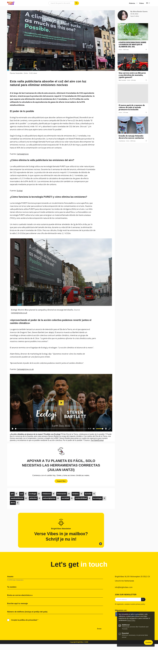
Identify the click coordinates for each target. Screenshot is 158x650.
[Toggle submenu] (137, 3)
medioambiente (17, 498)
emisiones (46, 494)
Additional (126, 625)
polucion (33, 498)
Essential (125, 633)
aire (12, 494)
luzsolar (88, 494)
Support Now (61, 481)
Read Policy (131, 620)
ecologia (32, 494)
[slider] (51, 429)
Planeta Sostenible (16, 73)
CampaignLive (23, 154)
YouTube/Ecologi (97, 440)
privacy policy (140, 604)
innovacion (61, 494)
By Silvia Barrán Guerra (138, 11)
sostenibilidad (81, 498)
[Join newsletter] (143, 599)
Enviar (99, 629)
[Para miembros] (16, 494)
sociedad (65, 498)
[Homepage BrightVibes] (10, 4)
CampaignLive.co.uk (19, 313)
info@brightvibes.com (123, 587)
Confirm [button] (148, 642)
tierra (13, 503)
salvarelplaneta (49, 498)
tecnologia (97, 498)
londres (75, 494)
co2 (21, 494)
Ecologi (20, 190)
